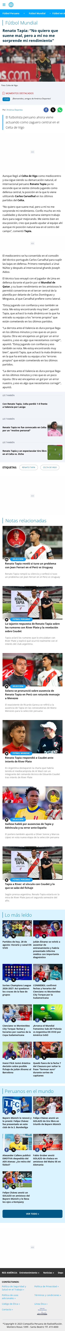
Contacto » (7, 1309)
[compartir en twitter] (53, 109)
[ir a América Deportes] (11, 4)
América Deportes (15, 109)
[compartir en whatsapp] (59, 109)
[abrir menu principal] (4, 5)
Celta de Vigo (50, 467)
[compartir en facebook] (46, 109)
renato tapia (28, 467)
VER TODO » (32, 1213)
